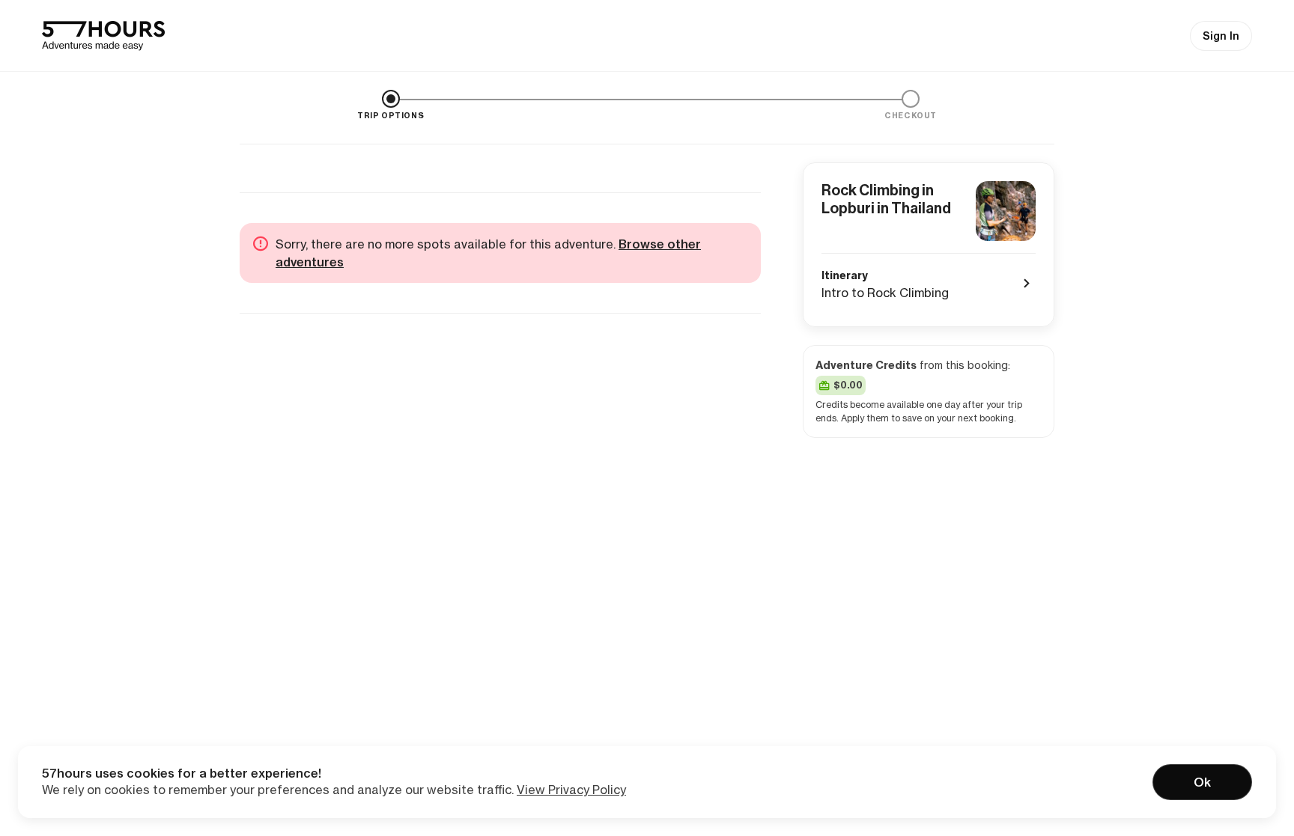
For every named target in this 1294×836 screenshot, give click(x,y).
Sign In (1221, 36)
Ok (1202, 782)
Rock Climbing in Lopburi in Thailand (886, 199)
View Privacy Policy (571, 789)
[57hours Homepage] (103, 36)
